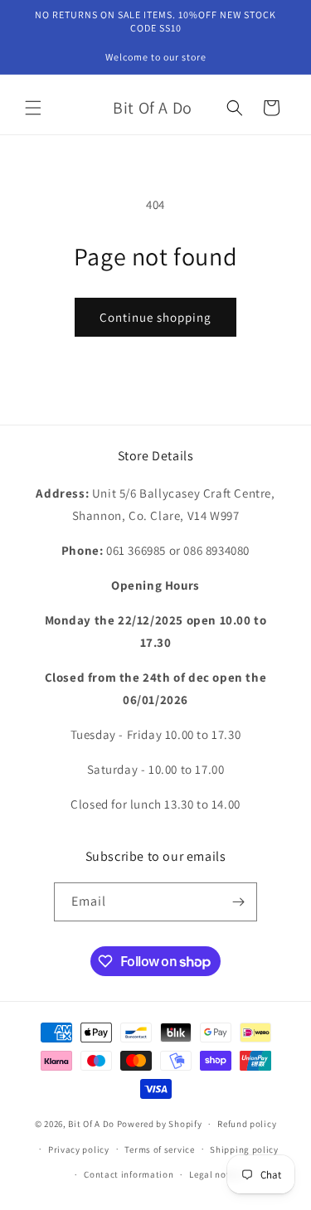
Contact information (128, 1174)
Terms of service (159, 1149)
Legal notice (215, 1174)
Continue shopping (155, 317)
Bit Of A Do (91, 1124)
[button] (33, 108)
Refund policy (246, 1124)
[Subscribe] (238, 901)
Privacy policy (78, 1149)
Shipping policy (244, 1149)
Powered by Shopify (159, 1124)
